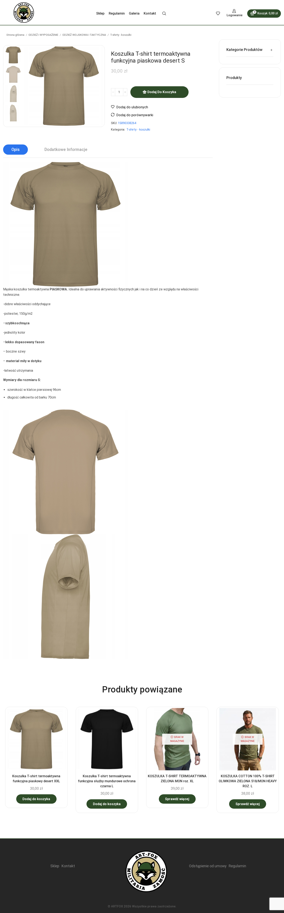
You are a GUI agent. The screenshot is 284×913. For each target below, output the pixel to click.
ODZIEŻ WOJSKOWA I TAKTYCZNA (84, 34)
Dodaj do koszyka (161, 92)
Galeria (134, 13)
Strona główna (15, 34)
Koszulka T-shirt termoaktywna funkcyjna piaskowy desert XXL (36, 778)
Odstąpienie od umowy (207, 866)
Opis (15, 149)
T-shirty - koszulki (120, 34)
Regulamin (117, 13)
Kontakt (150, 13)
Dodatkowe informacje (65, 149)
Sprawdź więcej (177, 799)
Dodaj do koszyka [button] (36, 799)
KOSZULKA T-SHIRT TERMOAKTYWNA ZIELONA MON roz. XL (177, 778)
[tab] (15, 149)
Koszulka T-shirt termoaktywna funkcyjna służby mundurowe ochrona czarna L (107, 781)
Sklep (100, 13)
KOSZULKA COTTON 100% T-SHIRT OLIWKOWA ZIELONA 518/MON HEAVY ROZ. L (248, 781)
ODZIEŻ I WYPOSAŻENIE (43, 34)
